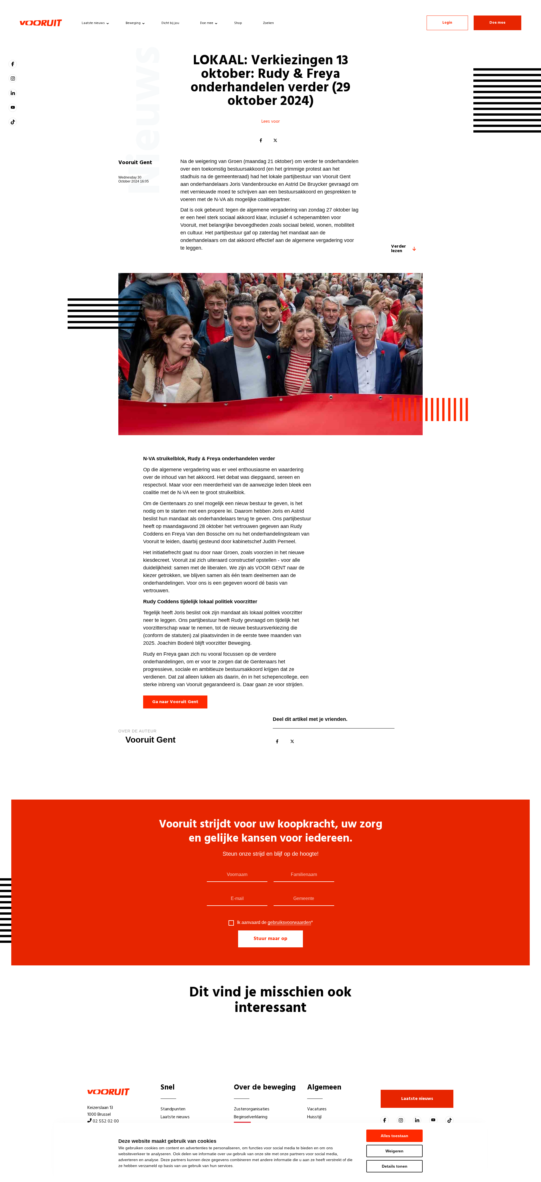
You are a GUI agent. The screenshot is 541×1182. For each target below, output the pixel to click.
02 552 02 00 (106, 1121)
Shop (238, 23)
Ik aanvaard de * (275, 922)
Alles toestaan (394, 1135)
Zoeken (268, 23)
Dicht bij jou (170, 23)
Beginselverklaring (250, 1117)
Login (447, 23)
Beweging (133, 23)
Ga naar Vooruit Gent (175, 702)
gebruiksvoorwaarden (289, 922)
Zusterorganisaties (251, 1109)
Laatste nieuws (93, 23)
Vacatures (317, 1109)
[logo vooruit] (41, 22)
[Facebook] (260, 141)
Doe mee (206, 23)
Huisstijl (314, 1117)
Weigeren (394, 1151)
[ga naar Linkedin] (12, 93)
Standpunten (173, 1109)
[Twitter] (275, 141)
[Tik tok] (12, 122)
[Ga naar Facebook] (12, 64)
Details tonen (394, 1166)
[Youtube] (12, 108)
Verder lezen (398, 248)
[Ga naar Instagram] (12, 78)
